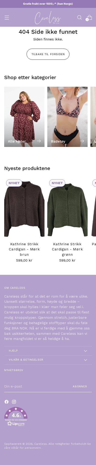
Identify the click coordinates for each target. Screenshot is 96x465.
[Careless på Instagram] (14, 402)
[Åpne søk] (79, 17)
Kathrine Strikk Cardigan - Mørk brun (24, 249)
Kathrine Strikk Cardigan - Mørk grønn (67, 249)
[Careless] (48, 17)
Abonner (80, 386)
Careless (40, 443)
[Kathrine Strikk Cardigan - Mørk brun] (24, 207)
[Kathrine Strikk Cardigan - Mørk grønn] (67, 207)
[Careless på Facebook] (7, 402)
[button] (48, 417)
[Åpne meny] (6, 17)
